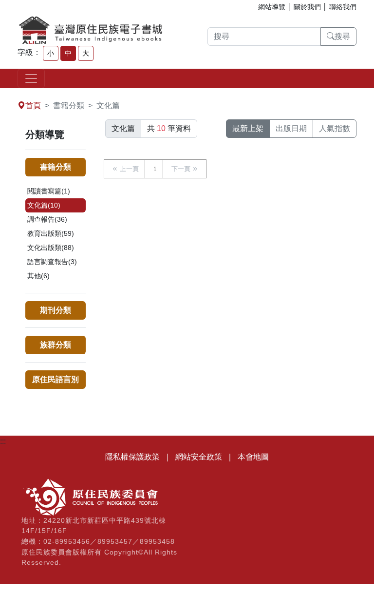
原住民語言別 (55, 379)
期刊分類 (55, 310)
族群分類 (55, 345)
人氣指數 (334, 128)
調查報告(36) (47, 219)
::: (3, 94)
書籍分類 (55, 167)
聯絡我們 (342, 7)
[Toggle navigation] (31, 78)
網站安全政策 (198, 457)
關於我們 (307, 7)
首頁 (33, 105)
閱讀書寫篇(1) (48, 191)
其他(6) (38, 276)
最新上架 (247, 128)
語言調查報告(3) (52, 262)
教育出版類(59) (50, 233)
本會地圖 (253, 457)
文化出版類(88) (50, 247)
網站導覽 (271, 7)
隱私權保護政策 (132, 457)
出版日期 (291, 128)
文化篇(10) (43, 205)
